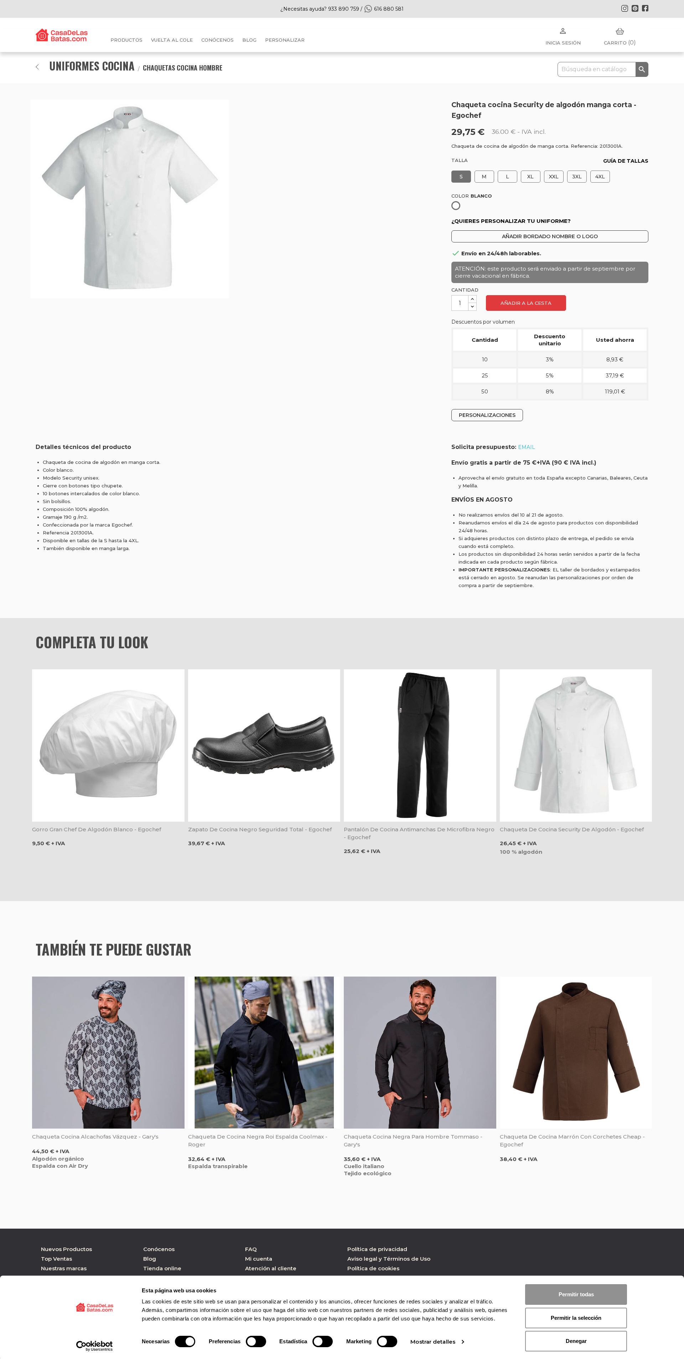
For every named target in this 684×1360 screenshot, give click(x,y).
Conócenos (217, 40)
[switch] (256, 1341)
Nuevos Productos (66, 1249)
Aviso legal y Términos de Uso (388, 1258)
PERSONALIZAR (285, 40)
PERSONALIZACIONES (487, 415)
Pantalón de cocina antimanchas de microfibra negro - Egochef (419, 833)
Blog (149, 1258)
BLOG (249, 40)
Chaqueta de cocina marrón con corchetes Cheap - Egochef (572, 1140)
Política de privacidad (377, 1249)
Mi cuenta (258, 1258)
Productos (126, 40)
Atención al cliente (270, 1268)
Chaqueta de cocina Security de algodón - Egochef (572, 829)
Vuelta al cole (172, 40)
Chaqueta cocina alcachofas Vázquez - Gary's (95, 1136)
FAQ (251, 1249)
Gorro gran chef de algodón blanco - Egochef (96, 829)
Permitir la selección (576, 1318)
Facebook (645, 8)
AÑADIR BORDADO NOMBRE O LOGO (550, 236)
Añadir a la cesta (526, 303)
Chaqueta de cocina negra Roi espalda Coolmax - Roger (257, 1140)
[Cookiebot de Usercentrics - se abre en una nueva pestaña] (94, 1346)
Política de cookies (373, 1268)
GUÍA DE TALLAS (625, 161)
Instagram (624, 8)
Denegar (576, 1341)
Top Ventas (56, 1258)
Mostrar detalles (432, 1341)
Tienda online (162, 1268)
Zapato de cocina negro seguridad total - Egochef (260, 829)
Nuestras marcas (64, 1268)
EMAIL (526, 447)
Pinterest (635, 8)
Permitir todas (576, 1294)
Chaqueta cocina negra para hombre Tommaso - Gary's (413, 1140)
